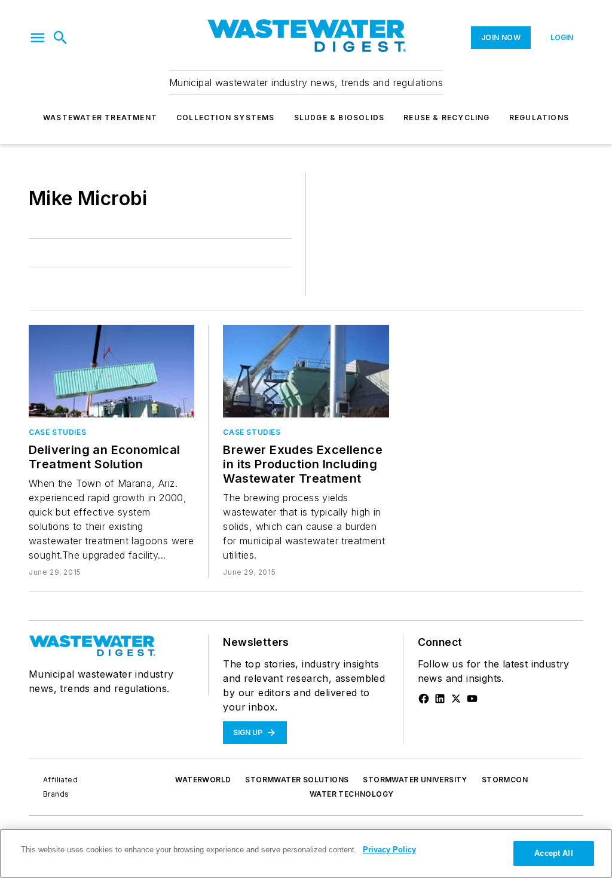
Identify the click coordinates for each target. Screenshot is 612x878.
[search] (60, 38)
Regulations (539, 117)
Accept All (553, 853)
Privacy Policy (389, 849)
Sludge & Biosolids (339, 117)
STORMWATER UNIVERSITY (415, 779)
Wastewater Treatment (100, 117)
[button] (38, 38)
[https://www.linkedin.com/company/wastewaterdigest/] (440, 699)
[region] (306, 853)
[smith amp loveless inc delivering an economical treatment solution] (111, 371)
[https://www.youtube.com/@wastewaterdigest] (472, 699)
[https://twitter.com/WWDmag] (456, 699)
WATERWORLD (203, 779)
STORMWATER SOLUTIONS (296, 779)
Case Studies (57, 432)
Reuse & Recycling (446, 117)
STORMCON (505, 779)
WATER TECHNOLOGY (351, 793)
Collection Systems (225, 117)
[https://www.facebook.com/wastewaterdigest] (424, 699)
